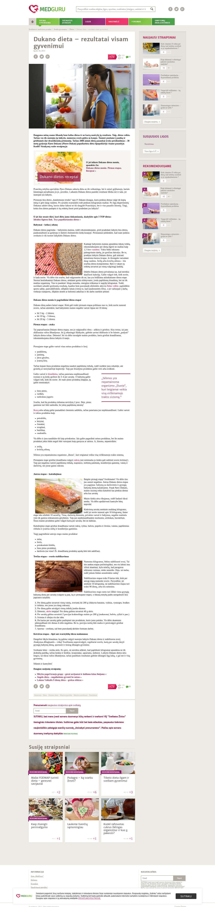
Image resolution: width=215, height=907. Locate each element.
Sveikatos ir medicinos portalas (40, 29)
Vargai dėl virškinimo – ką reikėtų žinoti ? (170, 91)
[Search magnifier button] (151, 8)
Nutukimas (149, 144)
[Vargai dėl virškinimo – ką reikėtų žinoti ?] (151, 94)
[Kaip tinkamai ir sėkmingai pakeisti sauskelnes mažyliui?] (151, 64)
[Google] (182, 9)
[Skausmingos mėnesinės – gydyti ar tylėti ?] (151, 110)
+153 (122, 55)
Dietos (71, 29)
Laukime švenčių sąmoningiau (77, 826)
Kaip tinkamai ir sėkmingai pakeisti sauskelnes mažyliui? (171, 62)
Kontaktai (34, 884)
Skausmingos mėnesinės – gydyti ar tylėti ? (170, 106)
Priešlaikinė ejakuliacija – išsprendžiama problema (170, 76)
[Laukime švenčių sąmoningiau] (82, 819)
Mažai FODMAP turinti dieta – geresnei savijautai (45, 780)
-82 (122, 58)
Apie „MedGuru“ (37, 876)
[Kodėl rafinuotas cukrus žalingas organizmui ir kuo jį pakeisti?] (118, 819)
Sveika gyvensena (60, 29)
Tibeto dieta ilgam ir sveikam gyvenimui (116, 779)
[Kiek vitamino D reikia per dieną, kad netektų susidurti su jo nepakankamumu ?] (151, 48)
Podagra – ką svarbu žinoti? (80, 779)
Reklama (34, 880)
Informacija (37, 872)
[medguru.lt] (47, 13)
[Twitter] (176, 9)
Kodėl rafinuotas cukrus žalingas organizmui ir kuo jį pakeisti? (115, 829)
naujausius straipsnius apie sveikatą (57, 705)
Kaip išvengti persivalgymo (39, 826)
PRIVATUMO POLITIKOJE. (70, 734)
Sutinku (186, 896)
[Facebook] (170, 9)
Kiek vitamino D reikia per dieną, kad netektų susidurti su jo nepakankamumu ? (171, 46)
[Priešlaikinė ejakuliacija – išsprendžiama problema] (151, 79)
